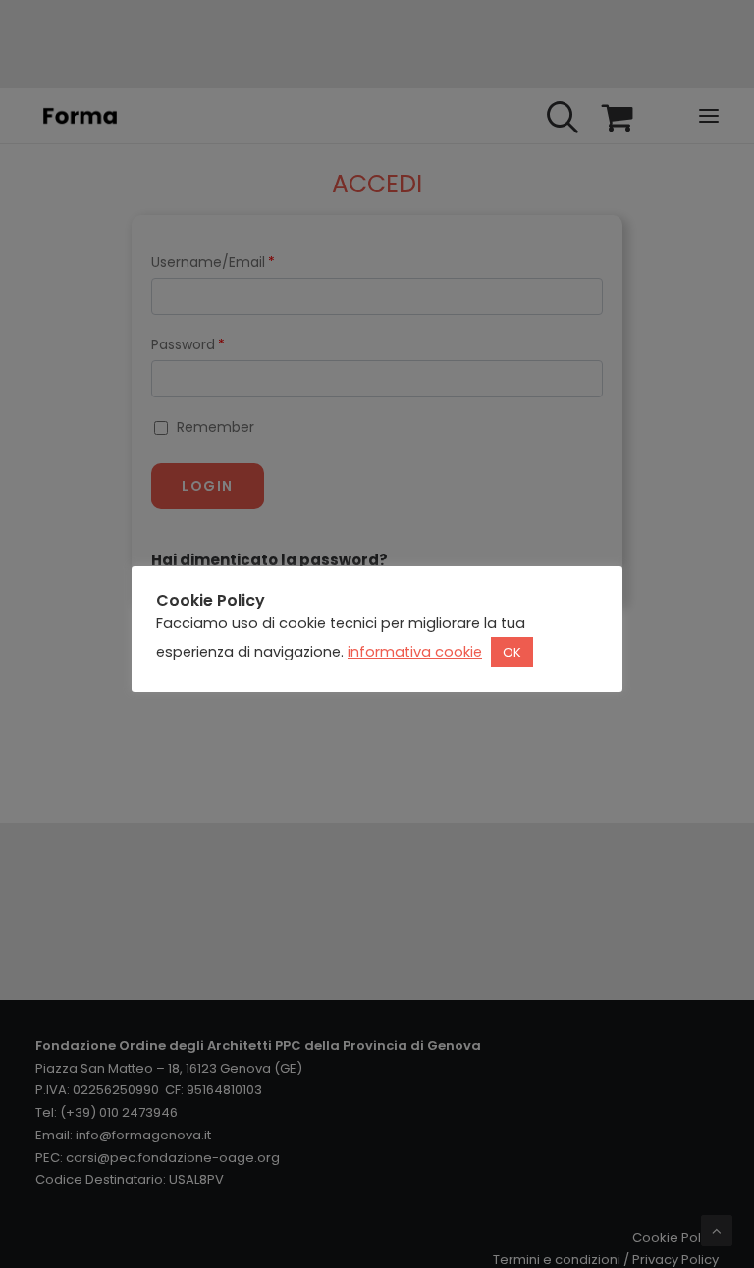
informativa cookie (415, 651)
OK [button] (512, 652)
